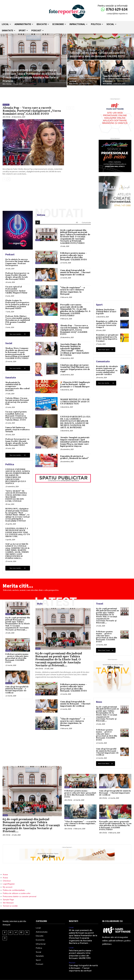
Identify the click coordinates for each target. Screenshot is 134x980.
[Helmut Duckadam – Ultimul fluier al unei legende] (124, 312)
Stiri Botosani (8, 903)
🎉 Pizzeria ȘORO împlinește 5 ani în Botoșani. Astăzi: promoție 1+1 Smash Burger (75, 384)
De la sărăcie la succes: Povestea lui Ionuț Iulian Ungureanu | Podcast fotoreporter (17, 262)
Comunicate (86, 223)
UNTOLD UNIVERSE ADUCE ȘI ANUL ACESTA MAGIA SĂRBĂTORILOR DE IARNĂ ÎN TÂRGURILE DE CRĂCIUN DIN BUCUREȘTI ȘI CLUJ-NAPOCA (17, 476)
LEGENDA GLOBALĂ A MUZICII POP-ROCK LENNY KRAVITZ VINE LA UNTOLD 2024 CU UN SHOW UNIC (17, 532)
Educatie (39, 315)
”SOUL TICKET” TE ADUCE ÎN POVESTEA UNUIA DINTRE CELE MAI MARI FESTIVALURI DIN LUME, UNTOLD (16, 496)
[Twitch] (21, 932)
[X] (27, 932)
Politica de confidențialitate (14, 890)
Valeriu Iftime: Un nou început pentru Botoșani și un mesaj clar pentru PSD (17, 401)
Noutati (73, 72)
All (77, 223)
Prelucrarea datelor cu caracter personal (19, 896)
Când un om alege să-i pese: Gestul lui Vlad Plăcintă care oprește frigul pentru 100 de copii (75, 368)
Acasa (5, 874)
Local (5, 66)
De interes (40, 409)
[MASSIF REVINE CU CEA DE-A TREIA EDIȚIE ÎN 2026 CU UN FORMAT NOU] (46, 403)
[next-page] (8, 179)
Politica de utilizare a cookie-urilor (16, 893)
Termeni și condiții (10, 906)
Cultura (39, 466)
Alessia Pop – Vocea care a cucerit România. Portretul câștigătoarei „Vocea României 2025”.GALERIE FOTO (32, 111)
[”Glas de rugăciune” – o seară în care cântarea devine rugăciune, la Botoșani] (117, 72)
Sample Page (8, 900)
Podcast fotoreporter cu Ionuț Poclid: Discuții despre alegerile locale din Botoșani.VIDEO (17, 276)
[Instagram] (10, 932)
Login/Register (9, 884)
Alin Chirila (6, 117)
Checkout (7, 881)
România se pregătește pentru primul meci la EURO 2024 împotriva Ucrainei (107, 338)
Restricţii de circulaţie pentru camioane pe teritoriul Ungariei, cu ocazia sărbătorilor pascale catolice (107, 370)
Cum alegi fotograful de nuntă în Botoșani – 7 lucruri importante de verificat (75, 272)
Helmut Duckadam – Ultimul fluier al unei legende (106, 312)
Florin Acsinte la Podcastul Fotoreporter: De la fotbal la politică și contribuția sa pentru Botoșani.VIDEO (17, 304)
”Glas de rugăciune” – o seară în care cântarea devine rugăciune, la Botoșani (72, 290)
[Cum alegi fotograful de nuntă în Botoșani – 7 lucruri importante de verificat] (83, 72)
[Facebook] (5, 932)
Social (38, 375)
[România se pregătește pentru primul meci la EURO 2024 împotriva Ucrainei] (124, 338)
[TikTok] (16, 932)
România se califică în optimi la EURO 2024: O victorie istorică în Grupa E (106, 324)
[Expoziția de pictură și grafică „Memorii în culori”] (46, 460)
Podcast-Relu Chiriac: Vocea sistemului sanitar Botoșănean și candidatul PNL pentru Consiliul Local (17, 320)
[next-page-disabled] (72, 108)
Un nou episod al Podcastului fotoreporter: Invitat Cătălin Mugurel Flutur (16, 290)
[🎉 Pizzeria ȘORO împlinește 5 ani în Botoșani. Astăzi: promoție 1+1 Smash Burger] (46, 386)
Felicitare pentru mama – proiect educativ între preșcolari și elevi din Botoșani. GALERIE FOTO (73, 256)
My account (7, 887)
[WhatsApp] (5, 938)
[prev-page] (4, 179)
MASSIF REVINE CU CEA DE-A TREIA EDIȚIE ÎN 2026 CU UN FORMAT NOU (75, 401)
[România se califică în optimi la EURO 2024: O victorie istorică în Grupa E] (124, 324)
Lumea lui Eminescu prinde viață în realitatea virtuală (17, 429)
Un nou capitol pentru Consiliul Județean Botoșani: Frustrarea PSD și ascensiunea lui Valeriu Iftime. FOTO (16, 416)
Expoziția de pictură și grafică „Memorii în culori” (74, 457)
